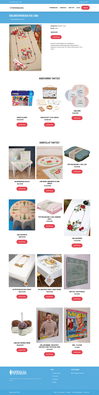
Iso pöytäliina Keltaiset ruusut (22, 289)
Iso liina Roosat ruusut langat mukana (49, 289)
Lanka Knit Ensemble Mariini (22, 343)
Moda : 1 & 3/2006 (77, 345)
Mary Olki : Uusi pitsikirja (77, 291)
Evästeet (68, 392)
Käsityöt (71, 7)
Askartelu (63, 7)
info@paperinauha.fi (84, 2)
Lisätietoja (56, 37)
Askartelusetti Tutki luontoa (49, 117)
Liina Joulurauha (77, 238)
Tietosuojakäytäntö (77, 392)
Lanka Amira (77, 111)
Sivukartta (86, 392)
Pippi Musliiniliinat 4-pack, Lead (77, 164)
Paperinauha (56, 373)
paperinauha (54, 7)
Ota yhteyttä (61, 392)
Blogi (78, 7)
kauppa (85, 7)
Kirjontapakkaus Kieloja (21, 181)
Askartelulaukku (22, 117)
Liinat (64, 26)
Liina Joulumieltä (22, 235)
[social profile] (20, 2)
